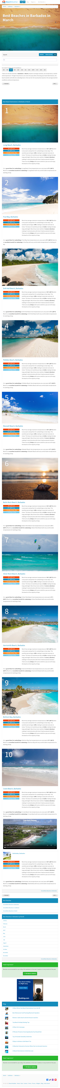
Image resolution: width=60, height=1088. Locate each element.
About (18, 1083)
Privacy (33, 1083)
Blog (28, 2)
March (4, 927)
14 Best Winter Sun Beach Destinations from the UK (26, 1008)
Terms (29, 1083)
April (4, 930)
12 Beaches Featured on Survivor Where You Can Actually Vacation (29, 1046)
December (5, 955)
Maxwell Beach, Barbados (13, 426)
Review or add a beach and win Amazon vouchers (25, 1017)
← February (6, 83)
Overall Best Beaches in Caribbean (11, 907)
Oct (37, 69)
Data (22, 1083)
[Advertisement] (30, 93)
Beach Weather (12, 1083)
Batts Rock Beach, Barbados (14, 502)
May (18, 69)
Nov (41, 69)
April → (55, 83)
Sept (33, 69)
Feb (7, 69)
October (5, 949)
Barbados (17, 6)
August (4, 943)
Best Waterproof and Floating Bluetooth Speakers (26, 1013)
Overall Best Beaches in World (10, 911)
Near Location (49, 54)
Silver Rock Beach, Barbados (14, 574)
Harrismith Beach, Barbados (14, 645)
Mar (11, 69)
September (6, 946)
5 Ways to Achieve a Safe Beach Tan (21, 1041)
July (4, 939)
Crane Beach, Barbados (12, 788)
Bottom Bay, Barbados (12, 717)
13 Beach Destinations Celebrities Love (22, 1051)
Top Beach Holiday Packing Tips (20, 1022)
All (55, 54)
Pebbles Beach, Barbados (13, 360)
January (5, 920)
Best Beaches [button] (41, 2)
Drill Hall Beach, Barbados (13, 288)
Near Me (42, 54)
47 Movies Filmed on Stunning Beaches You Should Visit (27, 1032)
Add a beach (47, 1083)
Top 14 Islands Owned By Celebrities (22, 1036)
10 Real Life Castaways (18, 1027)
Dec (45, 69)
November (5, 952)
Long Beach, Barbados (12, 145)
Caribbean (10, 6)
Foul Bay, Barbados (10, 217)
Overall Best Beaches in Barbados (49, 891)
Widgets (38, 1083)
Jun (22, 69)
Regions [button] (33, 2)
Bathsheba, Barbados (18, 853)
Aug (29, 69)
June (4, 936)
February (5, 923)
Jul (25, 69)
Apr (14, 69)
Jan (4, 69)
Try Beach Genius (30, 973)
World (4, 6)
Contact (25, 1083)
